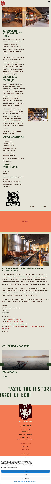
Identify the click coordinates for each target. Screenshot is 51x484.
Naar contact (25, 454)
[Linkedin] (27, 446)
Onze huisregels (25, 449)
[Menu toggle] (49, 2)
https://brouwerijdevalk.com (15, 321)
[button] (49, 458)
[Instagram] (23, 446)
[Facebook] (25, 446)
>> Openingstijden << (25, 443)
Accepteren (26, 471)
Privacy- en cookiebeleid (19, 481)
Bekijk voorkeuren (25, 478)
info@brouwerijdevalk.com (13, 319)
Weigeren (25, 474)
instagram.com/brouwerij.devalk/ (17, 324)
